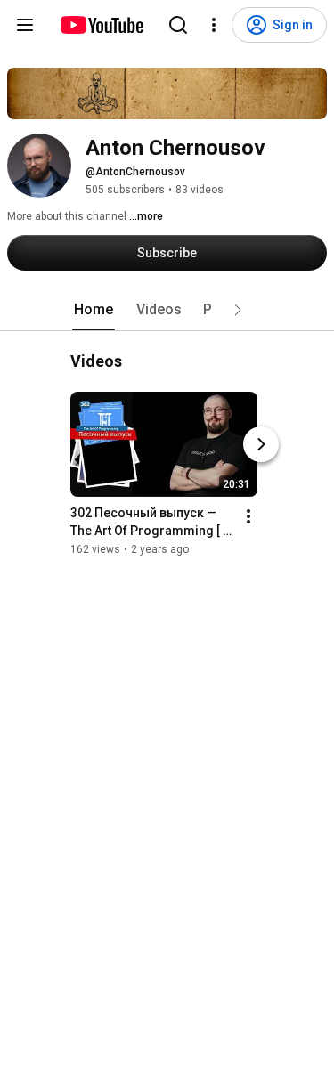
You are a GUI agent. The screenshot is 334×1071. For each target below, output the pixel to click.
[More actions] (248, 516)
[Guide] (25, 25)
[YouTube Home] (101, 25)
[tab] (93, 309)
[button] (237, 309)
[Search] (178, 25)
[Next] (261, 444)
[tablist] (167, 309)
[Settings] (213, 25)
